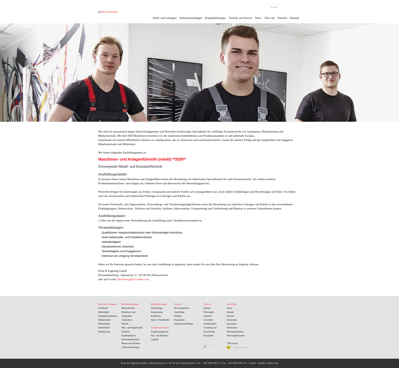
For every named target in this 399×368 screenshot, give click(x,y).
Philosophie (209, 312)
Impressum (231, 324)
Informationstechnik (130, 339)
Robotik (124, 324)
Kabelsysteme (104, 332)
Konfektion (156, 316)
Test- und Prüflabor (159, 335)
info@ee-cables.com (267, 363)
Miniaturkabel (104, 320)
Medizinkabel (104, 324)
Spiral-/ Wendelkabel (160, 320)
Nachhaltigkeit (210, 324)
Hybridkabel (103, 312)
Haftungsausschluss (235, 332)
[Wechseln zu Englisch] (256, 7)
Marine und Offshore (130, 343)
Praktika (177, 316)
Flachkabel (103, 308)
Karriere (230, 316)
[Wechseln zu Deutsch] (253, 7)
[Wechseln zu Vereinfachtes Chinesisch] (259, 7)
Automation (126, 320)
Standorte (208, 316)
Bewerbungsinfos (181, 308)
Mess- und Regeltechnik (131, 327)
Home (229, 308)
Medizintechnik (128, 308)
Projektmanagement (159, 332)
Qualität (207, 308)
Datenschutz (232, 327)
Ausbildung (179, 312)
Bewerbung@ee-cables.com (133, 279)
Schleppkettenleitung (107, 316)
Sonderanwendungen (130, 347)
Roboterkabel (104, 327)
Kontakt (230, 312)
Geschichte (208, 320)
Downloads (208, 335)
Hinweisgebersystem (236, 335)
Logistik (154, 339)
